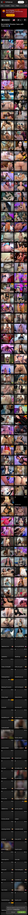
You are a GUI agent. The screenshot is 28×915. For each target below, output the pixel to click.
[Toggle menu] (1, 2)
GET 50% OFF (10, 15)
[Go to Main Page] (8, 2)
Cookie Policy (16, 909)
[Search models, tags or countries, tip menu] (26, 5)
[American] (14, 20)
